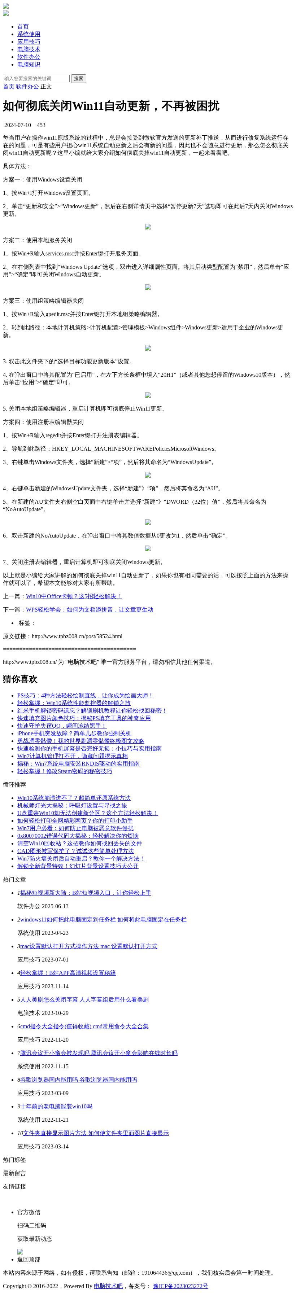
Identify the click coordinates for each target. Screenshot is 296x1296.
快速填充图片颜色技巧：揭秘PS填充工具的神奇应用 (84, 718)
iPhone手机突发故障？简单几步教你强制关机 (74, 733)
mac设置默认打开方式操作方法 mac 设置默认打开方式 (88, 946)
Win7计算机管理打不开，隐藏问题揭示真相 (72, 756)
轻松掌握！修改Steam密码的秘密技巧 (64, 771)
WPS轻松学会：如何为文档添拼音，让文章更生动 (89, 610)
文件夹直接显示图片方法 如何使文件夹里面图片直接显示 (96, 1133)
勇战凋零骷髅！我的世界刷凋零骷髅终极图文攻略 (80, 741)
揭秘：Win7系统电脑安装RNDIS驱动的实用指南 (78, 764)
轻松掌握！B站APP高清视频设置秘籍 (68, 973)
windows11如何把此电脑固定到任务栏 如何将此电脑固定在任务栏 (103, 919)
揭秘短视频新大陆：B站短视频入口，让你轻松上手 (85, 893)
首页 (23, 26)
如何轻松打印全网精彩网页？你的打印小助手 (75, 821)
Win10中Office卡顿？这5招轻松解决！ (74, 596)
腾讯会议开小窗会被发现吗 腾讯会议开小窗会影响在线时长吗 (99, 1053)
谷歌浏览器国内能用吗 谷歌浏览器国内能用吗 (78, 1080)
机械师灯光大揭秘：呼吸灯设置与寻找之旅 (72, 805)
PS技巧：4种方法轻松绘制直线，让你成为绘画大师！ (85, 695)
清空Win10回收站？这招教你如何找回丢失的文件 (79, 843)
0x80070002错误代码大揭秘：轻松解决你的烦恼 (78, 836)
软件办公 (28, 57)
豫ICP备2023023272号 (180, 1286)
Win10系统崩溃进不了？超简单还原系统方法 (74, 798)
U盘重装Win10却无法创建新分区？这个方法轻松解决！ (87, 813)
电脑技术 (28, 49)
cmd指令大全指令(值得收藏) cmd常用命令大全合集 (84, 1026)
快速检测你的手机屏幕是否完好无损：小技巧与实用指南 (89, 748)
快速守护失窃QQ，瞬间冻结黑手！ (62, 726)
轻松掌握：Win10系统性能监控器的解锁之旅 (74, 703)
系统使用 (28, 34)
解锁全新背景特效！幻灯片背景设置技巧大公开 (78, 866)
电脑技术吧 (108, 1286)
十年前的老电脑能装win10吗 (56, 1106)
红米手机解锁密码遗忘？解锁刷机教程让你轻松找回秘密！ (92, 711)
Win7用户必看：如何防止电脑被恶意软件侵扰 (75, 828)
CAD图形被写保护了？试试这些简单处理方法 (75, 851)
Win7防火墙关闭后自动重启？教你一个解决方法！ (81, 858)
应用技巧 (28, 42)
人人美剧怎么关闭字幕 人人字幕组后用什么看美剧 (84, 1000)
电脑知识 (28, 64)
